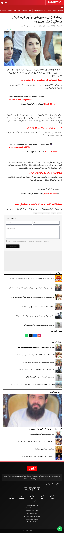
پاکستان (49, 10)
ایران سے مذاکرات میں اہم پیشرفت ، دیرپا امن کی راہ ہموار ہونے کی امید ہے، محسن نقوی (33, 297)
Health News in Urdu (32, 519)
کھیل (30, 10)
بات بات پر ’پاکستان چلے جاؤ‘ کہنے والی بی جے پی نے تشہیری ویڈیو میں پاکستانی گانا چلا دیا (32, 279)
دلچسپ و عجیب (32, 501)
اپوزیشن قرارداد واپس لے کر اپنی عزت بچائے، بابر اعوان (45, 172)
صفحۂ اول (60, 10)
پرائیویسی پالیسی (49, 484)
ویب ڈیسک (59, 30)
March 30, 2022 (50, 104)
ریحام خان (59, 213)
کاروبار (19, 10)
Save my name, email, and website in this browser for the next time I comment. (28, 241)
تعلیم (15, 10)
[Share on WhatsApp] (10, 30)
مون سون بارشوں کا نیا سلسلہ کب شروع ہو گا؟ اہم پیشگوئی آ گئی (38, 325)
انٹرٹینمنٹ (24, 10)
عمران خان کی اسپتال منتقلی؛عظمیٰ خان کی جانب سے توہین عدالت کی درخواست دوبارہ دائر (32, 288)
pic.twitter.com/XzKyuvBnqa (20, 99)
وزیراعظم (35, 213)
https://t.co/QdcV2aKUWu (19, 147)
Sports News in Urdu (32, 508)
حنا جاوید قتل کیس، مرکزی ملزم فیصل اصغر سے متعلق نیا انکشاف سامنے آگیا (35, 316)
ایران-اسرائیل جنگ (37, 10)
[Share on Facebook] (5, 30)
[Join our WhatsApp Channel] (59, 528)
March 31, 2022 (51, 151)
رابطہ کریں (58, 484)
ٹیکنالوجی (9, 10)
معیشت (11, 496)
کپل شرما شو (47, 213)
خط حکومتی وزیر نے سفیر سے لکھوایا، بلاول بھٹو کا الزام (44, 128)
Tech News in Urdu (32, 513)
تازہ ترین (54, 10)
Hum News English (32, 521)
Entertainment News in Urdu (32, 516)
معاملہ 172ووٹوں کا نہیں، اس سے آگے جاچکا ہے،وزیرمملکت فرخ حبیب (38, 204)
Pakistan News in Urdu (32, 505)
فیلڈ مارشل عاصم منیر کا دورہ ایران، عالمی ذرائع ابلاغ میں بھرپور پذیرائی (37, 307)
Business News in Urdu (32, 510)
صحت (32, 498)
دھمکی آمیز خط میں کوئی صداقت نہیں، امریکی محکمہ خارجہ (41, 80)
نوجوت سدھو (41, 213)
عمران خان (53, 213)
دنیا (45, 10)
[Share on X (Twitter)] (7, 30)
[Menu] (62, 7)
